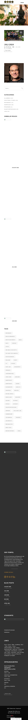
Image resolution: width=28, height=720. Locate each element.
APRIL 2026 (7, 603)
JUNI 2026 (6, 595)
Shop (6, 646)
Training (18, 417)
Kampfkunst (7, 104)
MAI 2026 (6, 599)
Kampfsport (9, 383)
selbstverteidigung (11, 407)
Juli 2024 (9, 45)
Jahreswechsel (10, 373)
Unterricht (9, 420)
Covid (7, 346)
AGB (8, 708)
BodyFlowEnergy (10, 336)
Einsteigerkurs (10, 356)
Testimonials (7, 650)
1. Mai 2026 (7, 600)
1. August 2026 (8, 588)
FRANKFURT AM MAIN (9, 630)
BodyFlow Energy (10, 339)
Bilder (13, 644)
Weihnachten (9, 424)
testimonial (9, 417)
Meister (16, 390)
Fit (6, 363)
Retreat (15, 400)
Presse (9, 646)
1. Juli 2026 (7, 592)
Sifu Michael (8, 47)
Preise (14, 646)
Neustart (17, 397)
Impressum (18, 708)
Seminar (8, 410)
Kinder (17, 383)
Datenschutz (12, 708)
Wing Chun (8, 427)
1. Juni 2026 (7, 596)
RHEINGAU (6, 632)
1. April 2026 (7, 604)
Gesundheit (7, 102)
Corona (14, 343)
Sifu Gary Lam (17, 410)
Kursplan (8, 390)
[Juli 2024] (14, 35)
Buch (7, 343)
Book (20, 339)
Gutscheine (13, 652)
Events (9, 644)
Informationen (14, 650)
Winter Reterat (10, 430)
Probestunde (21, 649)
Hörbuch (8, 370)
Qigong (8, 400)
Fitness (13, 363)
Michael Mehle (9, 393)
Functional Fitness (9, 100)
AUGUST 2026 (7, 586)
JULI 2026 (6, 590)
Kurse (5, 644)
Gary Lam (8, 366)
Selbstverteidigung (10, 109)
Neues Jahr (9, 397)
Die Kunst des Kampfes (12, 353)
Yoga (5, 111)
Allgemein (9, 48)
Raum (8, 652)
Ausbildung (17, 644)
